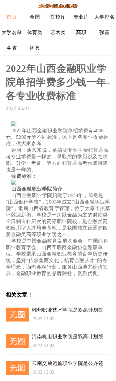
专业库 (81, 17)
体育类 (35, 32)
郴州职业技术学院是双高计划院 (67, 310)
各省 (11, 47)
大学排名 (104, 17)
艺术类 (58, 32)
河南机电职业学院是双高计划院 (67, 336)
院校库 (58, 17)
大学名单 (12, 32)
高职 (81, 32)
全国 (35, 17)
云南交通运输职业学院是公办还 (67, 363)
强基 (104, 32)
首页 (11, 17)
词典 (35, 47)
